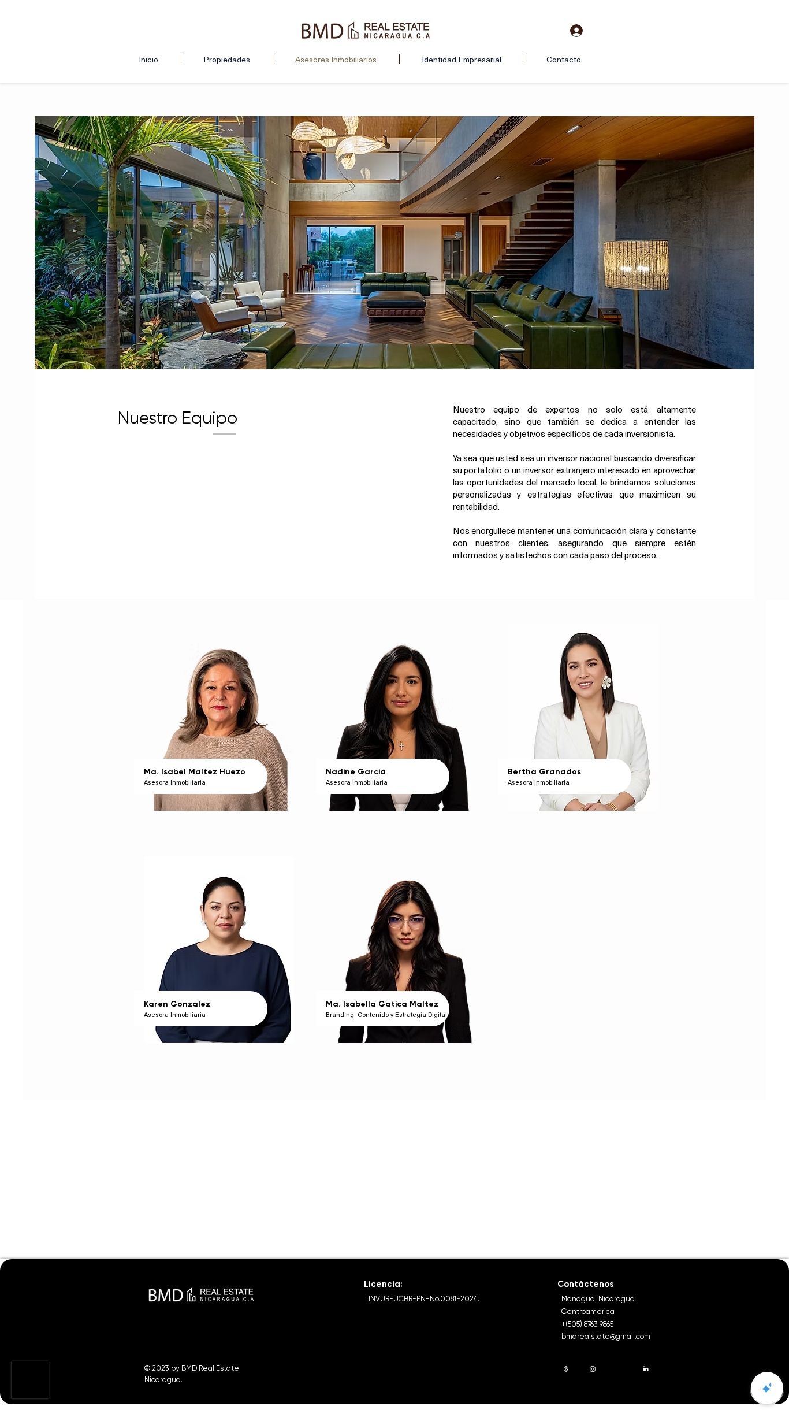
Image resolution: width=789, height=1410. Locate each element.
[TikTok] (672, 1369)
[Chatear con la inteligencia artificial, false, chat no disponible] (767, 1388)
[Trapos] (566, 1369)
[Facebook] (619, 1369)
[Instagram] (592, 1369)
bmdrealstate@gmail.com (605, 1336)
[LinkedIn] (645, 1369)
